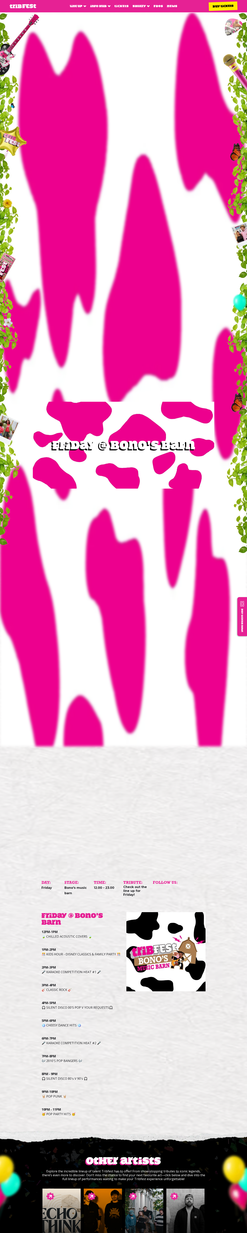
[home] (23, 6)
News (172, 6)
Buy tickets (223, 6)
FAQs (158, 6)
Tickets (121, 6)
